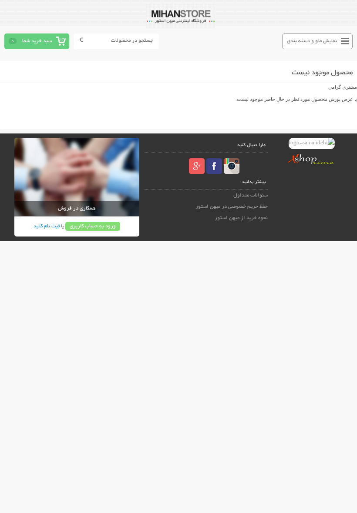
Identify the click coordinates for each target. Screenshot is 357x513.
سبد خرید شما (37, 41)
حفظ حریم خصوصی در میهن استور (231, 207)
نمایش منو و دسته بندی (312, 41)
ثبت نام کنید (47, 226)
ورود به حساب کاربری (93, 226)
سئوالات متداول (250, 195)
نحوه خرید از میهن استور (241, 218)
